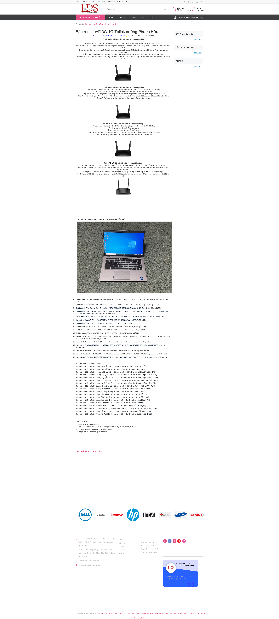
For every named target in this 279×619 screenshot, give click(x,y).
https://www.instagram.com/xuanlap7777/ (96, 429)
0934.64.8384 (188, 18)
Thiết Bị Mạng (200, 613)
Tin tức (142, 17)
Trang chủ (112, 17)
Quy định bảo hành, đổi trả (150, 549)
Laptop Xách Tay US (105, 613)
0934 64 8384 (83, 561)
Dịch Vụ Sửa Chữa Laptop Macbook (182, 613)
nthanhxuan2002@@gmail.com (89, 565)
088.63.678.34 (94, 561)
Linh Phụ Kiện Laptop (161, 613)
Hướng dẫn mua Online (149, 545)
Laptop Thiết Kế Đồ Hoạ (144, 613)
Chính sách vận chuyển (149, 552)
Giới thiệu (122, 17)
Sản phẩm (133, 17)
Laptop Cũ (118, 613)
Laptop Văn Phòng (128, 613)
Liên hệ (151, 17)
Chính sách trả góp (147, 542)
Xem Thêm (198, 39)
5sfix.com (144, 618)
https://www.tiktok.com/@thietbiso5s (93, 432)
